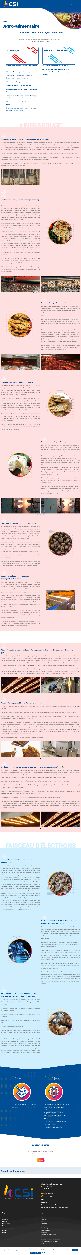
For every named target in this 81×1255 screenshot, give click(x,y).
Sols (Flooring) (44, 1228)
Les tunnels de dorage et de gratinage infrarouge (22, 72)
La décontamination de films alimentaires (56, 69)
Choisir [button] (38, 1252)
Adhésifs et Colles (45, 1230)
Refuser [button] (33, 1252)
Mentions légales (46, 1252)
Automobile (44, 1219)
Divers (42, 1243)
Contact (4, 1232)
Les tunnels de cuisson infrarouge (17, 78)
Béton (42, 1236)
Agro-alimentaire (45, 1217)
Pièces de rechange (7, 1228)
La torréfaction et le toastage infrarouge (19, 85)
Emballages (44, 1232)
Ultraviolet (4, 1221)
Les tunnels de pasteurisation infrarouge (19, 76)
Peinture (43, 1221)
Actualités (4, 1230)
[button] (2, 177)
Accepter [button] (75, 1250)
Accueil (4, 1217)
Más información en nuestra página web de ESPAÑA (54, 1207)
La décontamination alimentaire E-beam (56, 65)
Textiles (43, 1225)
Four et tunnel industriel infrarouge (50, 1241)
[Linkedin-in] (43, 1199)
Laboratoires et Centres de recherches (50, 1239)
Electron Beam (6, 1223)
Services (4, 1225)
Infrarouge (5, 1219)
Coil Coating (44, 1223)
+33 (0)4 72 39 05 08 (48, 1196)
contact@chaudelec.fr (48, 1193)
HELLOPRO (44, 1202)
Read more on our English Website (50, 1204)
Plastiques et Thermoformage (48, 1234)
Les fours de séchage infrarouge (17, 82)
